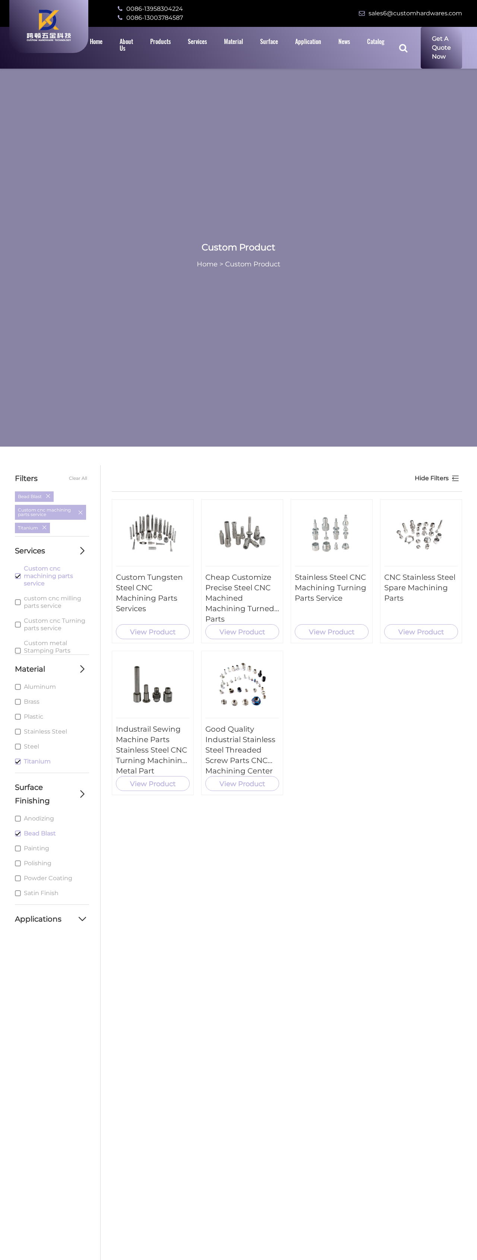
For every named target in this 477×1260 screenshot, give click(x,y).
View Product (153, 632)
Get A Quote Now (441, 47)
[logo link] (49, 25)
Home (207, 264)
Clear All (78, 478)
